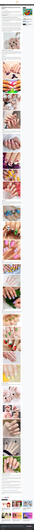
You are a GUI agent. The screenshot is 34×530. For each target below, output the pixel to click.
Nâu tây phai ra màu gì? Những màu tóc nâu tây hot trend (16, 520)
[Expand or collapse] (20, 15)
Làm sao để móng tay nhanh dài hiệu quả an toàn (12, 490)
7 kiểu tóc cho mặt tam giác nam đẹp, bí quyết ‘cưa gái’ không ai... (27, 508)
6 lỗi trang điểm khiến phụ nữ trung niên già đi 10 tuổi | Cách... (16, 508)
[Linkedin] (29, 526)
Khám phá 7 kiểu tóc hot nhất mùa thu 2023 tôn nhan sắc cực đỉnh (6, 520)
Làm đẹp (3, 511)
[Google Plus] (28, 526)
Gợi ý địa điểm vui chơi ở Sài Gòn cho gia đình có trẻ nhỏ (27, 16)
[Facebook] (27, 526)
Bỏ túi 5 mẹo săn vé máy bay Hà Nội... (29, 21)
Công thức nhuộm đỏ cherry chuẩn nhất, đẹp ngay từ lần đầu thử (6, 509)
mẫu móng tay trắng (19, 53)
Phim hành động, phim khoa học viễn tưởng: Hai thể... (29, 25)
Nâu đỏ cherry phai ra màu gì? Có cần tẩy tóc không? (27, 520)
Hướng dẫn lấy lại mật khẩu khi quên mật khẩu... (29, 19)
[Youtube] (30, 526)
